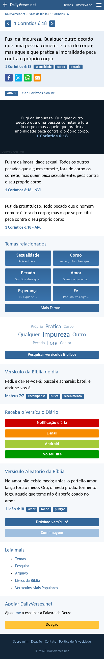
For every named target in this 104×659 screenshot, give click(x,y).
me (18, 613)
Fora (52, 343)
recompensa (36, 396)
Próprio (37, 327)
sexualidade (44, 67)
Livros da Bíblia (37, 14)
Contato (50, 642)
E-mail (52, 433)
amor (32, 509)
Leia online (37, 93)
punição (60, 509)
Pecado (39, 343)
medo (45, 509)
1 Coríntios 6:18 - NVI (23, 190)
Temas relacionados (25, 244)
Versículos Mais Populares (36, 588)
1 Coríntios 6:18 (18, 67)
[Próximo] (52, 23)
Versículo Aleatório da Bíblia (35, 471)
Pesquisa (22, 566)
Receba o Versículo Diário (31, 412)
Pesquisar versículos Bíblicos (52, 355)
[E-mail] (38, 79)
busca (54, 396)
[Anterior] (8, 23)
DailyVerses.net (15, 14)
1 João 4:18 (14, 509)
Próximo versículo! (52, 522)
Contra (65, 343)
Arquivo (21, 573)
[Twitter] (19, 79)
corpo (61, 67)
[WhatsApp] (29, 78)
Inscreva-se (84, 5)
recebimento (73, 396)
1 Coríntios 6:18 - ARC (23, 228)
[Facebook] (10, 79)
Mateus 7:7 (14, 396)
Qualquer (29, 335)
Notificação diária (52, 423)
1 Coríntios (57, 14)
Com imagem (52, 533)
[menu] (99, 7)
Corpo (68, 327)
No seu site (52, 454)
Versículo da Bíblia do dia (31, 372)
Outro (79, 335)
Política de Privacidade (75, 642)
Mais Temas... (52, 308)
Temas (68, 5)
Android (52, 444)
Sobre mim (20, 642)
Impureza (56, 335)
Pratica (53, 327)
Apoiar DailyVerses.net (29, 604)
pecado (76, 67)
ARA (10, 93)
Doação (52, 625)
